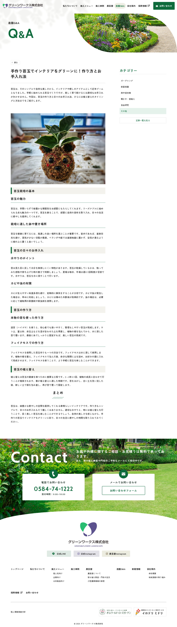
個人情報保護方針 (18, 612)
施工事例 (100, 5)
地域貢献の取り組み (157, 577)
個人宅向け (58, 573)
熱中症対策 (126, 92)
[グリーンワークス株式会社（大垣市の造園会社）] (23, 6)
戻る (16, 62)
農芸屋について (94, 573)
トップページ (17, 569)
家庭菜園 (125, 86)
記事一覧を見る (143, 120)
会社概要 (152, 573)
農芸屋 (110, 5)
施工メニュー (86, 5)
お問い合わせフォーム (123, 490)
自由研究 (125, 105)
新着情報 (136, 569)
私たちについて (70, 5)
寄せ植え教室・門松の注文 (99, 577)
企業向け (57, 577)
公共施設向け (59, 581)
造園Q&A (120, 5)
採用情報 (142, 5)
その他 (124, 111)
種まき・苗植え (128, 99)
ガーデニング (127, 80)
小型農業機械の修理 (96, 581)
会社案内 (131, 5)
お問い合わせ (165, 5)
